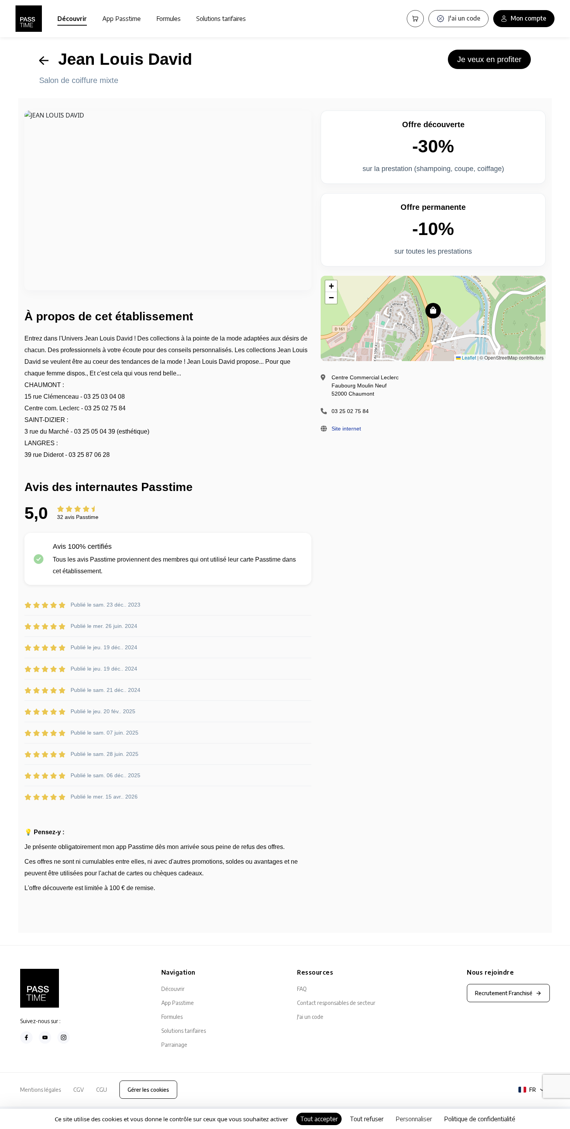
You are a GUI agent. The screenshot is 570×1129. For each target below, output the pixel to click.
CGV (78, 1089)
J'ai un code (310, 1016)
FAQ (302, 988)
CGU (101, 1089)
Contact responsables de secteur (336, 1002)
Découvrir (72, 18)
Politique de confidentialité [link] (479, 1119)
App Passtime (121, 18)
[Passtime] (29, 18)
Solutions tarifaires (221, 18)
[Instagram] (63, 1037)
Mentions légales (40, 1089)
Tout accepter (319, 1119)
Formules (168, 18)
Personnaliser (414, 1119)
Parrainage (174, 1044)
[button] (433, 310)
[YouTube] (45, 1037)
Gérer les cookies (148, 1089)
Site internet (346, 428)
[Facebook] (26, 1037)
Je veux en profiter (489, 59)
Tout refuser (366, 1119)
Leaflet (468, 357)
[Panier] (415, 18)
